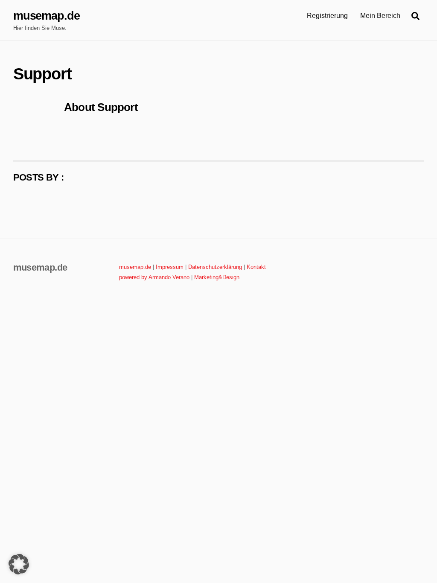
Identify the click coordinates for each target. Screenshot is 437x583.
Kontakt (256, 267)
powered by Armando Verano (154, 277)
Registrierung (327, 15)
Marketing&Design (216, 277)
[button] (19, 564)
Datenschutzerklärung (215, 267)
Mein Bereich (380, 15)
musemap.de (135, 267)
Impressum (170, 267)
